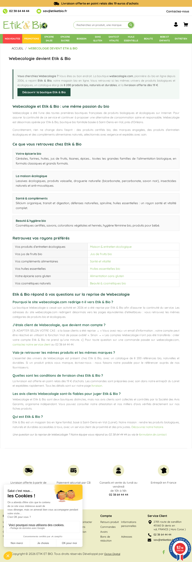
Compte (106, 516)
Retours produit (109, 522)
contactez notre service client (31, 344)
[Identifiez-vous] (176, 24)
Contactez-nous (177, 11)
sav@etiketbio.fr (55, 11)
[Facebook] (164, 552)
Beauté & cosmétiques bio (108, 283)
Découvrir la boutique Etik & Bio (44, 92)
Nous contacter (83, 522)
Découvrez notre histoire (147, 427)
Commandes (108, 527)
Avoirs (104, 531)
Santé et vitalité (100, 261)
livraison (97, 385)
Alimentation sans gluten (107, 276)
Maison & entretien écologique (111, 246)
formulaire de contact (152, 434)
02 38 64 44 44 (19, 11)
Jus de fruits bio (101, 254)
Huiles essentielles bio (105, 268)
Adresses (126, 536)
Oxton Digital (112, 554)
